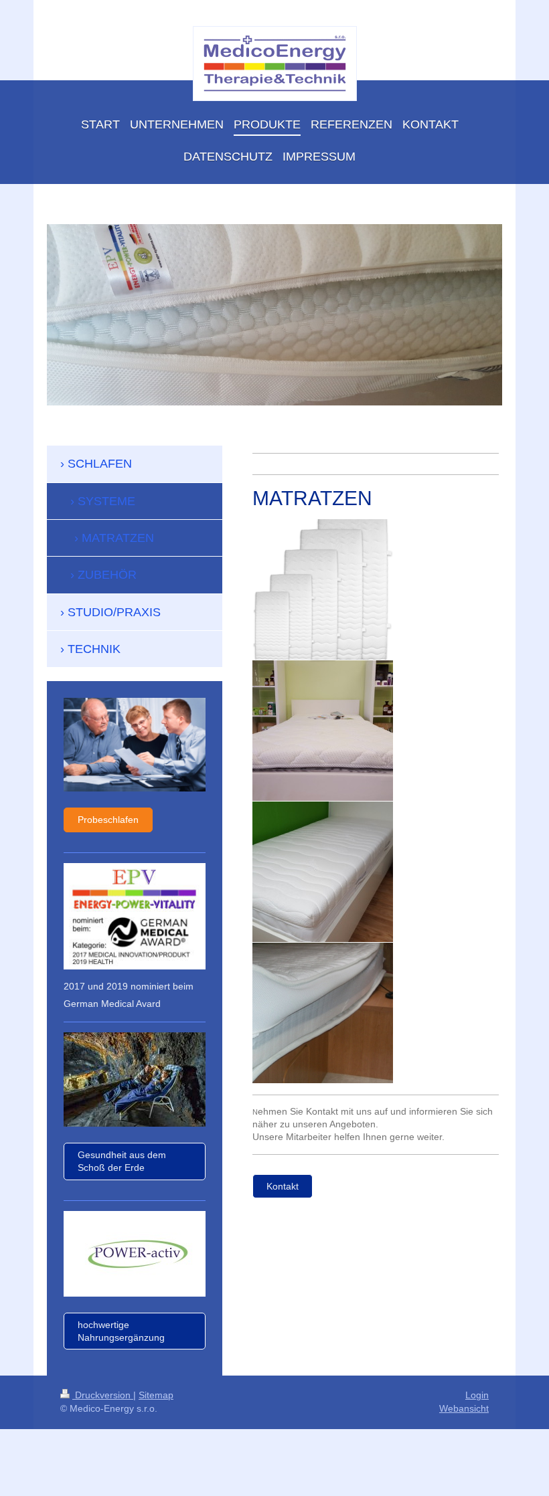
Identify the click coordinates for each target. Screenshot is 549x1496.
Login (477, 1395)
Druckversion (102, 1395)
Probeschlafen (108, 819)
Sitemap (156, 1395)
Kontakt (282, 1186)
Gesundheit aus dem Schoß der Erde (122, 1161)
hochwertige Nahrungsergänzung (121, 1331)
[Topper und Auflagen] (322, 730)
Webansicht (464, 1408)
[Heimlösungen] (322, 872)
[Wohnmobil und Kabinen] (322, 1013)
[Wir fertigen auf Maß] (322, 589)
